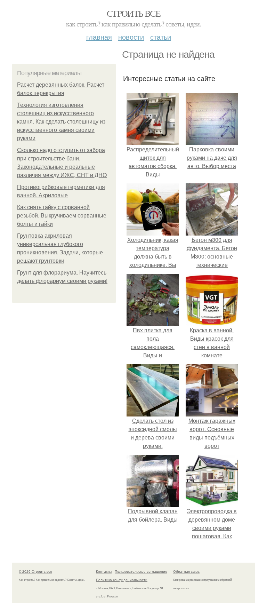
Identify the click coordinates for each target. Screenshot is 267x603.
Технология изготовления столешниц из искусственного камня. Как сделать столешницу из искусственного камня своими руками (61, 121)
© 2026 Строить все (35, 571)
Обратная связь (186, 571)
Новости (131, 37)
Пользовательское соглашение (141, 571)
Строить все (133, 13)
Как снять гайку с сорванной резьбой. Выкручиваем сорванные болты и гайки (61, 215)
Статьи (160, 37)
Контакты (104, 571)
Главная (99, 37)
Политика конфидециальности (121, 579)
